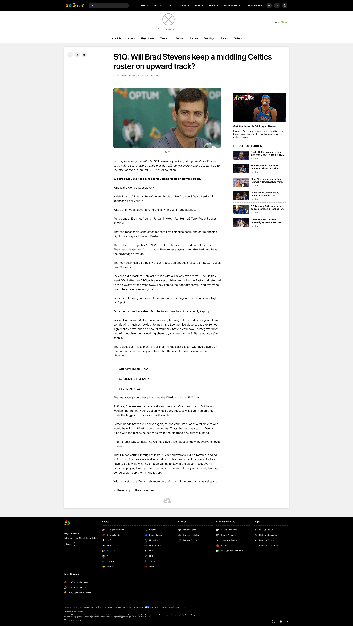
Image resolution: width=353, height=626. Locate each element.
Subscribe (69, 544)
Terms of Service (180, 607)
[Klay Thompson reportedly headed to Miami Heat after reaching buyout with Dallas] (241, 168)
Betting (194, 38)
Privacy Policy (138, 607)
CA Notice (169, 607)
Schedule (116, 38)
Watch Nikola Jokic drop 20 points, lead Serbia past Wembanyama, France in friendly (267, 194)
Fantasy (180, 38)
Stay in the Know (71, 533)
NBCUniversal (79, 611)
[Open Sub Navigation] (147, 5)
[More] (269, 5)
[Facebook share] (70, 55)
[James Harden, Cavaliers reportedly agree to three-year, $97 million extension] (241, 222)
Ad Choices (127, 607)
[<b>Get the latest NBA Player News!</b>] (259, 108)
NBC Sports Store (105, 607)
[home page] (75, 5)
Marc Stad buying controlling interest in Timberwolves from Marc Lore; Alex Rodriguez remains (266, 180)
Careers (75, 607)
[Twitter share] (77, 55)
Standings (209, 38)
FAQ (96, 607)
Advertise (67, 607)
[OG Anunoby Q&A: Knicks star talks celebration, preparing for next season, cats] (241, 209)
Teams (163, 38)
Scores (131, 38)
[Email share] (84, 55)
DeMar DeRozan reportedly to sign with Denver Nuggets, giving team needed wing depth (268, 153)
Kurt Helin (254, 159)
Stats (223, 38)
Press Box (117, 607)
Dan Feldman (121, 75)
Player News (147, 38)
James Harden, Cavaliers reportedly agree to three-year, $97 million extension (266, 221)
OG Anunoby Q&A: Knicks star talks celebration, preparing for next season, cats (267, 207)
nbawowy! (120, 355)
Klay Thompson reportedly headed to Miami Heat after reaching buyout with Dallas (265, 167)
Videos (238, 38)
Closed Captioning (86, 607)
